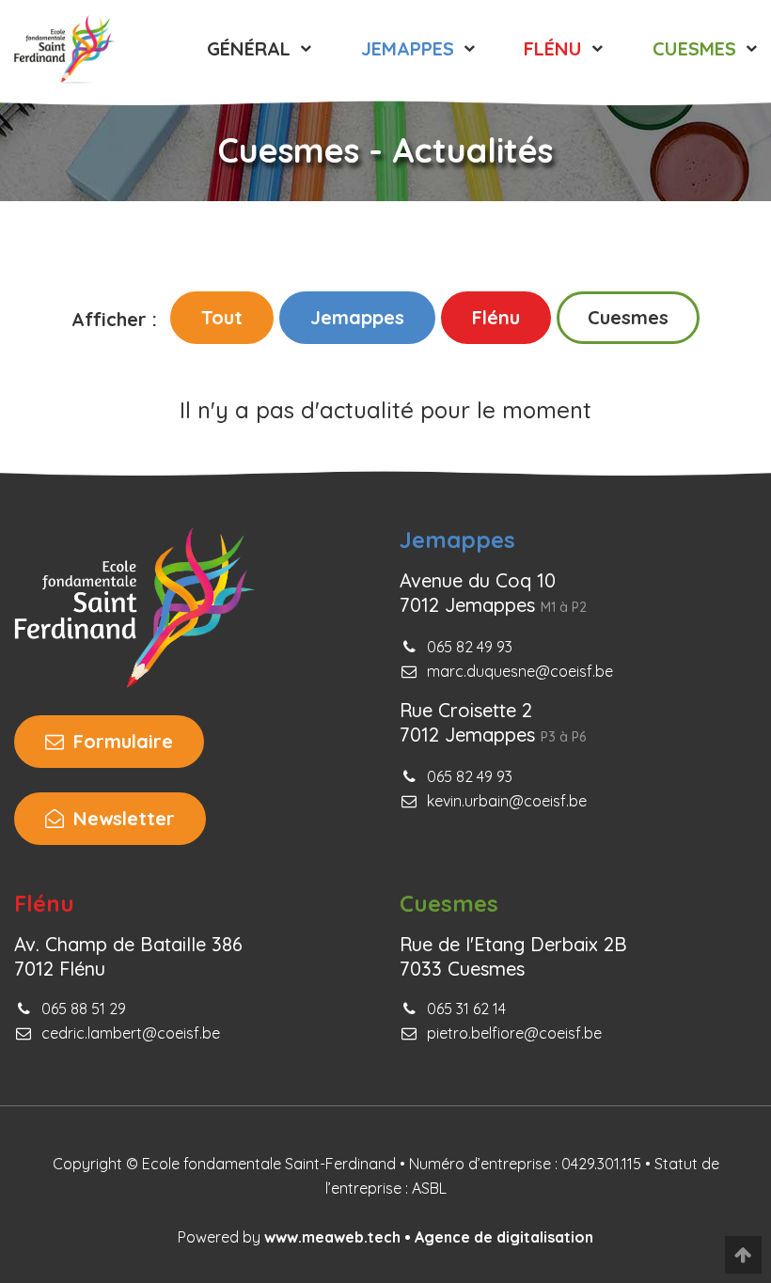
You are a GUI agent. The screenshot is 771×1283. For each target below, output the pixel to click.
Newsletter (121, 818)
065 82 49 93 (469, 646)
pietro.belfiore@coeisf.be (514, 1033)
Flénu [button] (556, 48)
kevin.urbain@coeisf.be (507, 800)
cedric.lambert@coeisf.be (130, 1033)
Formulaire (120, 741)
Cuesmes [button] (697, 48)
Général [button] (251, 48)
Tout (222, 317)
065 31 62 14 (466, 1008)
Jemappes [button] (410, 48)
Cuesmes (628, 317)
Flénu (496, 317)
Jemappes (357, 317)
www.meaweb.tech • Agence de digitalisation (428, 1237)
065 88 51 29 (83, 1008)
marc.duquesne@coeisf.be (520, 671)
